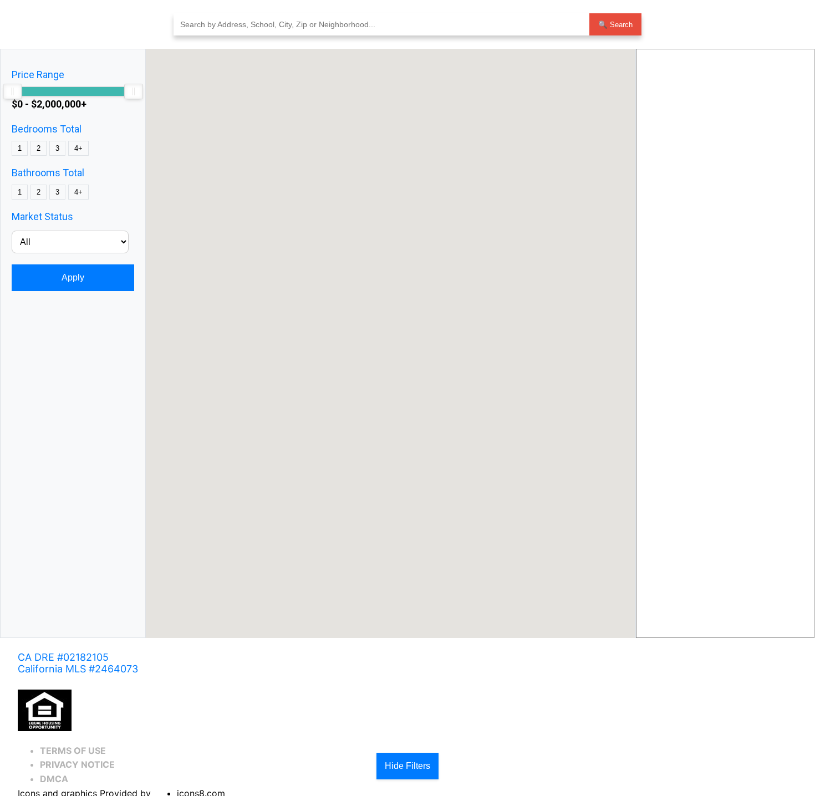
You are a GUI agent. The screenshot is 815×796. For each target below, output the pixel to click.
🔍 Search (615, 25)
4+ (78, 148)
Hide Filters (407, 766)
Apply (73, 277)
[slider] (12, 91)
